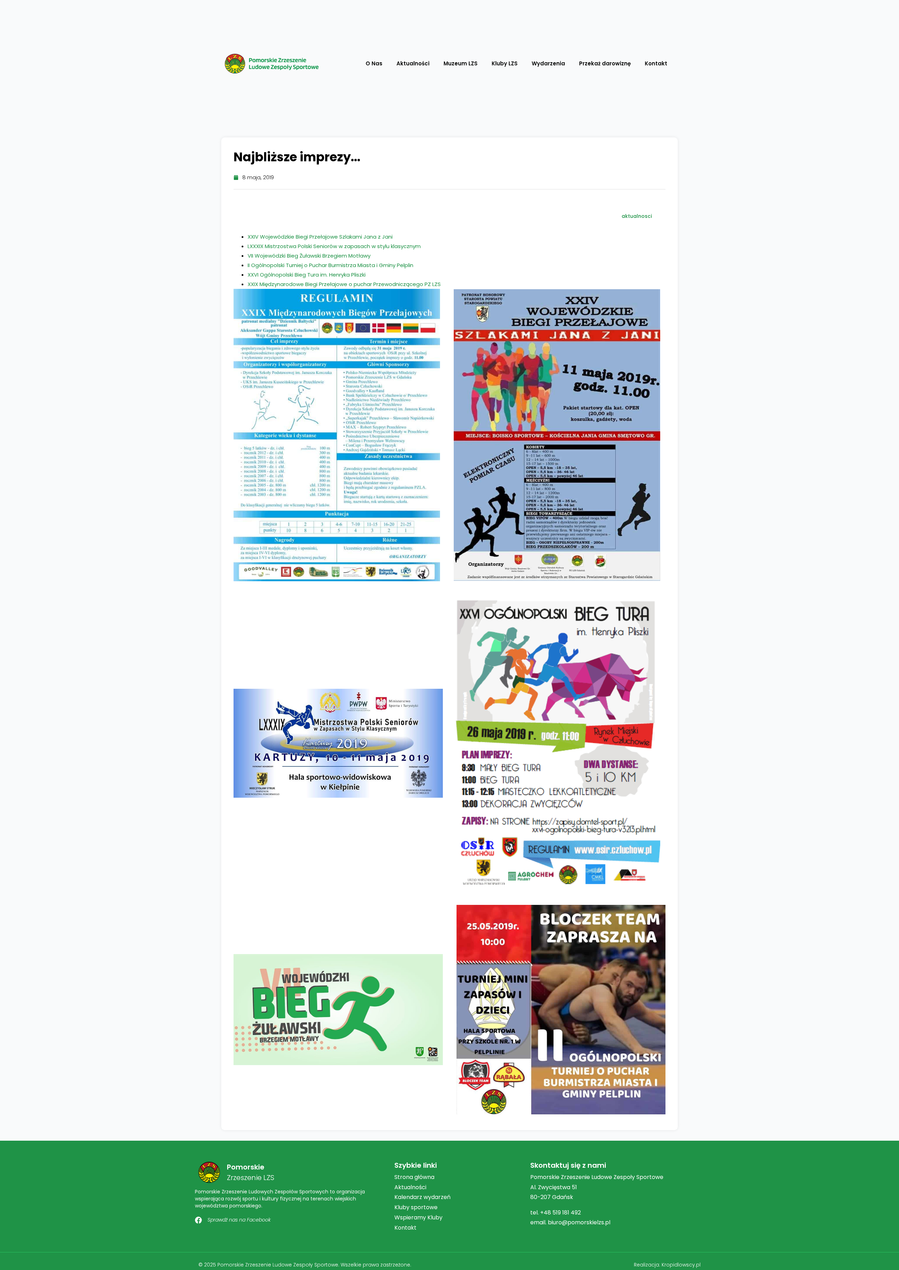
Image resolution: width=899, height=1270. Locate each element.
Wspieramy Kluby (418, 1217)
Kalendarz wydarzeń (422, 1197)
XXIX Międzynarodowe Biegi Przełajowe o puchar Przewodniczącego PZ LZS (344, 284)
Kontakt (656, 63)
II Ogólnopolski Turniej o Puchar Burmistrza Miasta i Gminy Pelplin (330, 265)
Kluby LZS (505, 63)
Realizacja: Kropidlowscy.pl (667, 1264)
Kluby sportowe (416, 1207)
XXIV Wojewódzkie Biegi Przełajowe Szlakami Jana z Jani (320, 236)
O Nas (374, 63)
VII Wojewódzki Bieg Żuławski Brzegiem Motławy (309, 255)
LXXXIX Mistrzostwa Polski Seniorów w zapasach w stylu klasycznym (334, 246)
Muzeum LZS (461, 63)
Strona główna (414, 1177)
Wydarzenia (548, 63)
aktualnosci (637, 216)
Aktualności (412, 63)
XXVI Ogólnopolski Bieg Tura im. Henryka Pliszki (307, 274)
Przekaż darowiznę (605, 63)
